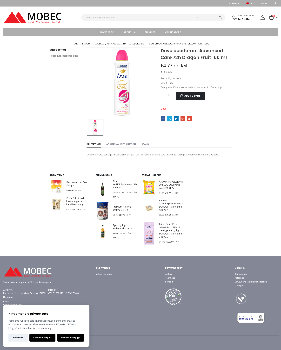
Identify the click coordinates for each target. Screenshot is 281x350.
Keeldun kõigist (42, 337)
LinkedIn (176, 118)
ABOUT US (129, 32)
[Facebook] (276, 3)
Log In (264, 3)
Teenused (170, 277)
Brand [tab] (145, 144)
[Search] (220, 17)
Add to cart (192, 96)
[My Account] (262, 17)
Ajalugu (169, 273)
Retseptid (239, 277)
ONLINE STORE (173, 32)
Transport (239, 285)
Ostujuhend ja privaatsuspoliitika (251, 281)
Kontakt (169, 281)
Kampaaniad (241, 273)
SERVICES (150, 32)
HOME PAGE (106, 32)
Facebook (163, 118)
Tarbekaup (216, 87)
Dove (163, 108)
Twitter (169, 118)
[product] (56, 186)
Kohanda (18, 337)
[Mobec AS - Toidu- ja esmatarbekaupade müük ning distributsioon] (41, 17)
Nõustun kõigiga (70, 337)
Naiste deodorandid (198, 87)
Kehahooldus (180, 87)
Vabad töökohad (104, 273)
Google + (183, 118)
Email (189, 118)
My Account (234, 3)
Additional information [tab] (121, 144)
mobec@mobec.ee (12, 304)
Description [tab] (94, 144)
